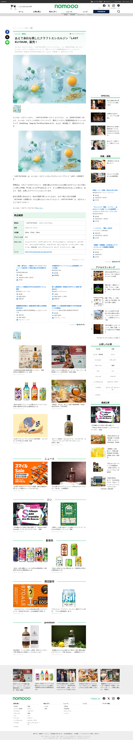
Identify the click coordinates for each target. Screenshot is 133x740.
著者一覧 (35, 733)
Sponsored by (73, 324)
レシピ (85, 11)
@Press (96, 733)
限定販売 (49, 581)
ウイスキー (17, 711)
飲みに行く (53, 11)
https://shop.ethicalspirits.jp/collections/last (38, 252)
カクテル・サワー (32, 720)
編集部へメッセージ (44, 733)
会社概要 (76, 733)
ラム (15, 715)
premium (49, 622)
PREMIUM (101, 11)
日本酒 (16, 706)
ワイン (29, 708)
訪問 (46, 708)
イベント (89, 14)
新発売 (49, 540)
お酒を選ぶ (37, 11)
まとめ (46, 706)
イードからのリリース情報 (86, 733)
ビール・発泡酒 (18, 708)
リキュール (17, 713)
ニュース (69, 11)
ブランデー (31, 711)
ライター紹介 (106, 703)
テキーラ (30, 718)
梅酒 (29, 713)
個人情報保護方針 (68, 733)
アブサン (16, 726)
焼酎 (29, 706)
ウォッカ (16, 718)
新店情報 (72, 14)
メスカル (16, 722)
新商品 (66, 14)
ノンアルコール (18, 720)
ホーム (21, 11)
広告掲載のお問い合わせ (56, 733)
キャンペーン (81, 14)
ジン (49, 499)
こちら (40, 208)
